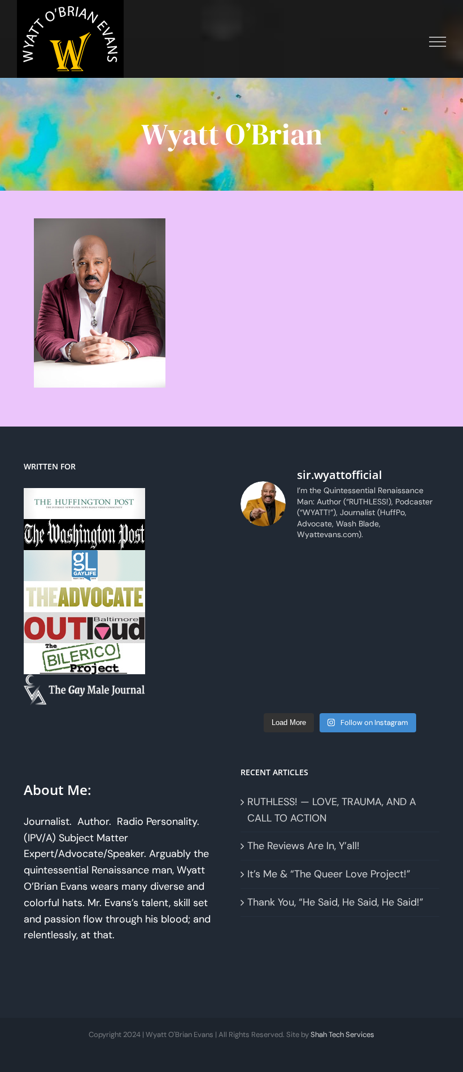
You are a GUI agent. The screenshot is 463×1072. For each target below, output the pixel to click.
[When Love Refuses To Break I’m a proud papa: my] (365, 629)
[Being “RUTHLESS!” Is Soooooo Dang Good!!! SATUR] (365, 691)
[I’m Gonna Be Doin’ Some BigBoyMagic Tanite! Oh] (417, 629)
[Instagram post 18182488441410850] (365, 566)
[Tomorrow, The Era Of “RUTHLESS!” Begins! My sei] (263, 691)
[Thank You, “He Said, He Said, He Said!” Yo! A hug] (417, 597)
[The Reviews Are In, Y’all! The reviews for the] (263, 597)
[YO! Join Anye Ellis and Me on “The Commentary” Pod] (315, 660)
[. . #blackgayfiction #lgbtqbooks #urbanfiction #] (365, 597)
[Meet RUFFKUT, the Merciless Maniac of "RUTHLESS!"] (417, 691)
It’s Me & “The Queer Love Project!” (328, 874)
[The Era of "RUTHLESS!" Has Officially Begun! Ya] (417, 660)
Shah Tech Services (342, 1034)
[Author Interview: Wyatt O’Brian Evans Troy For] (263, 629)
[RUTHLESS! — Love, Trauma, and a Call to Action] (263, 566)
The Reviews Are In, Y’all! (303, 846)
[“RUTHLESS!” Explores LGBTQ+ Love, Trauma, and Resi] (263, 660)
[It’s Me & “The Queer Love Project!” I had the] (315, 597)
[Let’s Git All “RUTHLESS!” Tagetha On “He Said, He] (315, 629)
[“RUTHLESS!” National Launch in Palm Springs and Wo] (417, 566)
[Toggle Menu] (438, 42)
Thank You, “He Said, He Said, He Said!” (335, 902)
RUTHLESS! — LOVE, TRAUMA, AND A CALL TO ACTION (331, 810)
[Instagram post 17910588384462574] (315, 566)
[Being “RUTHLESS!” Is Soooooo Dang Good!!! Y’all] (315, 691)
